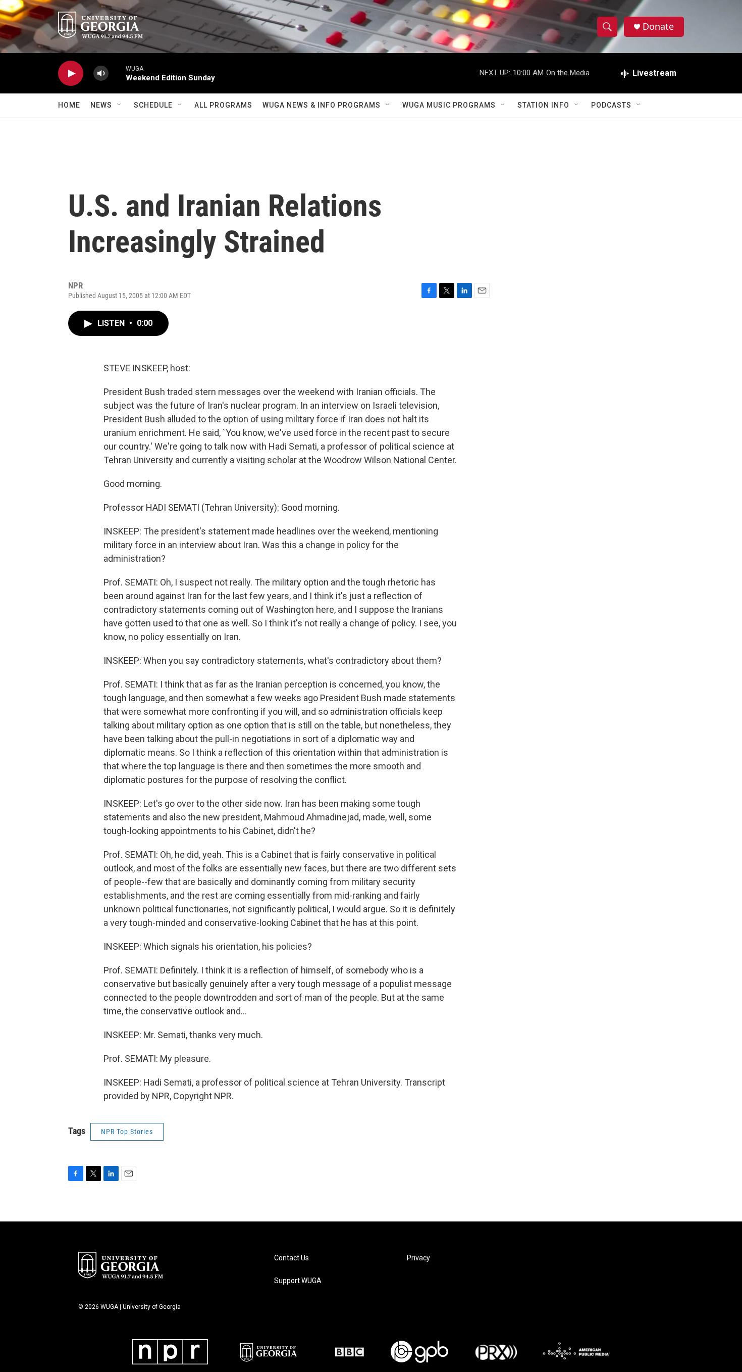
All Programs (223, 105)
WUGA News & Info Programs (321, 105)
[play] (71, 73)
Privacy (418, 1258)
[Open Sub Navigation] (120, 105)
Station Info (543, 105)
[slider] (117, 73)
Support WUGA (298, 1281)
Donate (658, 26)
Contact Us (291, 1258)
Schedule (153, 105)
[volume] (101, 73)
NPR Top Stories (127, 1132)
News (101, 105)
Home (69, 105)
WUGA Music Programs (449, 105)
